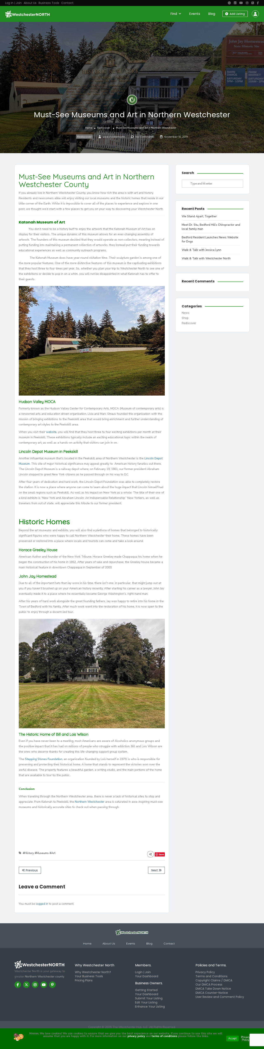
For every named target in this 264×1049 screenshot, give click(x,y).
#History (28, 853)
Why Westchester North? (93, 972)
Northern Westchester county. (45, 977)
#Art (52, 853)
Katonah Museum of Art (42, 222)
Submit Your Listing (149, 998)
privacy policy (136, 1036)
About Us (30, 3)
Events (194, 13)
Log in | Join (13, 3)
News (185, 313)
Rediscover (103, 128)
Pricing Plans (84, 980)
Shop (185, 318)
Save (161, 854)
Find (173, 13)
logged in (42, 904)
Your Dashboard (146, 976)
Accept (232, 1038)
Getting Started (146, 990)
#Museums (42, 853)
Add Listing (237, 14)
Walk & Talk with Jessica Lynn (201, 250)
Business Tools (49, 3)
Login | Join (143, 972)
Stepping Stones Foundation (43, 759)
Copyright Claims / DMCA (214, 980)
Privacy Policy (205, 972)
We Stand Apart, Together (199, 216)
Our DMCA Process (209, 984)
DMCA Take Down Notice (213, 989)
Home (88, 128)
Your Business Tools (89, 976)
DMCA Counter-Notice (212, 993)
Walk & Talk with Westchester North (206, 258)
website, (51, 432)
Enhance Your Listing (150, 1006)
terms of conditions (164, 1036)
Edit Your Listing (146, 1002)
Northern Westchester (89, 802)
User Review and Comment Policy (220, 997)
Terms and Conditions (211, 976)
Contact (67, 3)
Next (155, 870)
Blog (211, 13)
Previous (31, 870)
